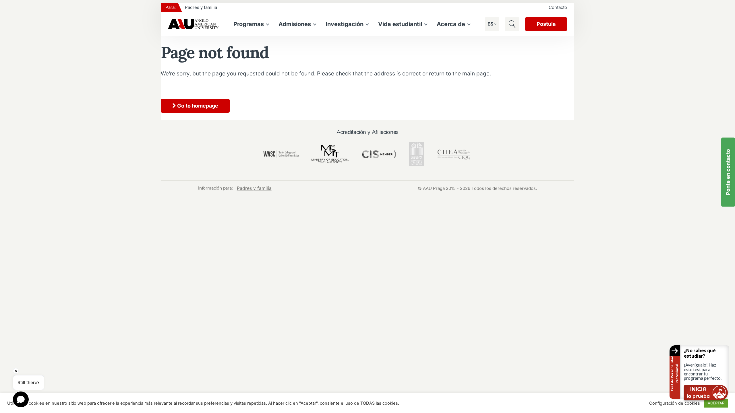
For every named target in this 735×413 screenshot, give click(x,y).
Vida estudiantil (400, 24)
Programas (248, 24)
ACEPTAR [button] (716, 403)
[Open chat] (21, 399)
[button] (490, 24)
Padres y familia (201, 7)
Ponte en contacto (728, 172)
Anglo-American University (193, 24)
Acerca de (451, 24)
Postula (546, 24)
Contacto (558, 7)
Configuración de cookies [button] (674, 403)
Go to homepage (197, 106)
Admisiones (294, 24)
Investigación (344, 24)
